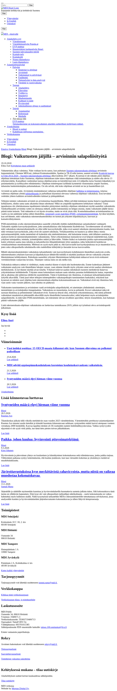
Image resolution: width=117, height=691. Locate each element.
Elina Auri (7, 320)
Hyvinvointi (23, 103)
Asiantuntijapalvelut (16, 64)
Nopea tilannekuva (21, 59)
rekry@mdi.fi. (51, 644)
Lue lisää (5, 433)
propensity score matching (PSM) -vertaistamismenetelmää (71, 214)
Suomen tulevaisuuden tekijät (26, 52)
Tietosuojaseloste (8, 649)
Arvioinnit (23, 72)
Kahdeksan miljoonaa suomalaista (28, 131)
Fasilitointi (23, 77)
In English (11, 21)
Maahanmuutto (25, 98)
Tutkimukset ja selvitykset (30, 75)
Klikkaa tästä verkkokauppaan (14, 595)
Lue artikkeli (12, 359)
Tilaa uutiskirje (7, 681)
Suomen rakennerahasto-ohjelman (81, 170)
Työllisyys (23, 93)
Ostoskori (11, 23)
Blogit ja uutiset (20, 129)
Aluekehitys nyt (14, 39)
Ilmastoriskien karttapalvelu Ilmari (28, 49)
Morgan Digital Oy (20, 688)
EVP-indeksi (18, 46)
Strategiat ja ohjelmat (27, 70)
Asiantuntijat (24, 111)
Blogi (23, 149)
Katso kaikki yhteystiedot (12, 570)
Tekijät (16, 108)
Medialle (22, 116)
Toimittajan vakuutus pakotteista (15, 659)
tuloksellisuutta (32, 193)
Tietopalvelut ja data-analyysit (31, 80)
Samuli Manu (7, 486)
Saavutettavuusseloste (11, 654)
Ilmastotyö (23, 95)
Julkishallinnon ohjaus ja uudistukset (34, 106)
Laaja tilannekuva (21, 62)
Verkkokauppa (13, 134)
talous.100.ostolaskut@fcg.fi (54, 627)
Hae (4, 13)
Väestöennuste (19, 41)
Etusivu (4, 149)
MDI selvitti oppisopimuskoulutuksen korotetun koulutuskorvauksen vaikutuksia (55, 365)
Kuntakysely (18, 54)
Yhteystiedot (12, 18)
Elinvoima (23, 90)
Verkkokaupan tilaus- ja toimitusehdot (18, 599)
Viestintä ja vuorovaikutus (30, 82)
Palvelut (16, 67)
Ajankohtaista (13, 126)
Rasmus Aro (6, 416)
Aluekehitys (23, 88)
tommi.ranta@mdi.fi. (48, 582)
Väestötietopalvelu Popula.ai (25, 44)
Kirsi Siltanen (7, 450)
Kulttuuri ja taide (25, 101)
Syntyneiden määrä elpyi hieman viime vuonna (34, 378)
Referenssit (23, 113)
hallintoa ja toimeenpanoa (87, 191)
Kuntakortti (18, 57)
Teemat (16, 85)
